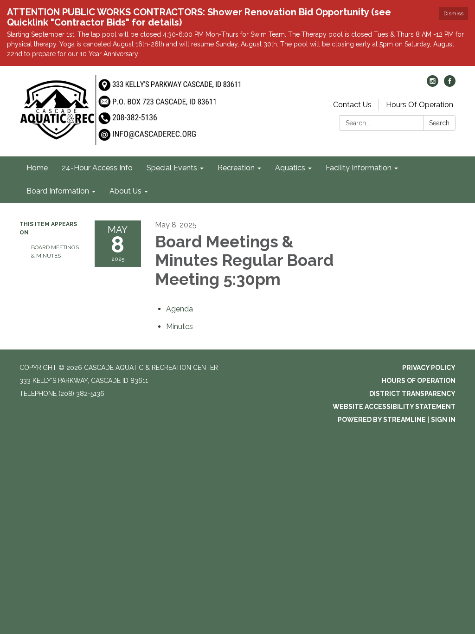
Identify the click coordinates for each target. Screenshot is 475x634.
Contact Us (352, 104)
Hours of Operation (419, 380)
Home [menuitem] (37, 167)
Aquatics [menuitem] (290, 167)
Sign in (443, 419)
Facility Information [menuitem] (359, 167)
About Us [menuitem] (125, 191)
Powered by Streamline (382, 419)
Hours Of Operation (419, 104)
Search (439, 123)
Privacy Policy (429, 367)
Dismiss (453, 13)
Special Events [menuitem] (172, 167)
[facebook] (450, 84)
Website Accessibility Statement (394, 406)
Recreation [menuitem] (236, 167)
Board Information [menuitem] (57, 191)
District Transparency (412, 393)
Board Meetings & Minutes (55, 251)
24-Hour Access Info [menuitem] (97, 167)
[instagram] (432, 84)
